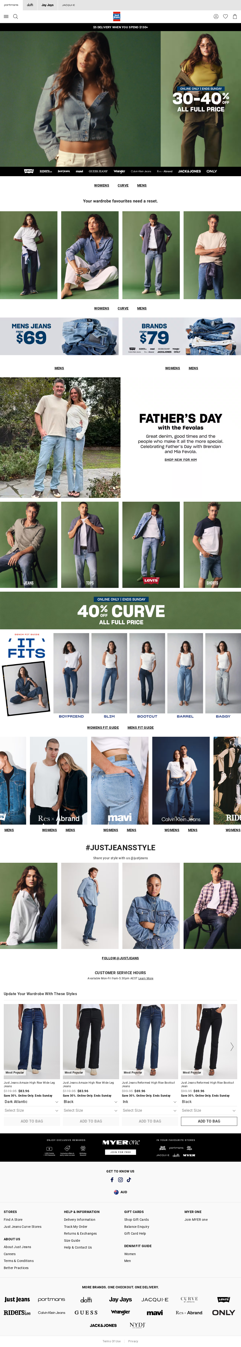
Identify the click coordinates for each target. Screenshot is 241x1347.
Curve (123, 185)
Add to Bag (32, 1121)
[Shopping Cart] (235, 16)
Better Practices (16, 1268)
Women (130, 1254)
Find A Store (13, 1219)
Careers (10, 1254)
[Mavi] (154, 1312)
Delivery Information (79, 1219)
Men (127, 1261)
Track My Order (76, 1227)
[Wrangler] (120, 1312)
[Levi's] (223, 1299)
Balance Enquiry (136, 1227)
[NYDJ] (137, 1325)
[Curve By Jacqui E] (189, 1299)
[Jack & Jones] (103, 1325)
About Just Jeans (17, 1247)
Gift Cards (134, 1212)
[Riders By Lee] (17, 1312)
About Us (12, 1239)
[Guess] (86, 1312)
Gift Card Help (135, 1233)
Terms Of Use (111, 1341)
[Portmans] (51, 1299)
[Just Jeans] (17, 1299)
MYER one (193, 1212)
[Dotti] (86, 1299)
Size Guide (72, 1240)
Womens (101, 185)
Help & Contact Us (78, 1247)
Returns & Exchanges (80, 1233)
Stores (10, 1212)
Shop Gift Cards (136, 1219)
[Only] (223, 1312)
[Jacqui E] (68, 5)
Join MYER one (196, 1219)
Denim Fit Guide (138, 1246)
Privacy (133, 1341)
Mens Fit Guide (141, 727)
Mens (142, 185)
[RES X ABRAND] (189, 1312)
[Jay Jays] (47, 5)
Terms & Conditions (19, 1261)
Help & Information (82, 1212)
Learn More (145, 978)
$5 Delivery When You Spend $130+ (120, 27)
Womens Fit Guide (103, 727)
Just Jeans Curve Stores (22, 1227)
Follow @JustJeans (120, 958)
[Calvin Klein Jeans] (51, 1312)
